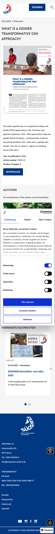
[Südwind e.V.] (7, 9)
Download (13, 172)
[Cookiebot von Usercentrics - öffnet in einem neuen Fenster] (40, 212)
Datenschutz (7, 499)
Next (50, 368)
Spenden (37, 7)
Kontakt (5, 495)
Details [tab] (27, 220)
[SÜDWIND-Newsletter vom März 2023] (27, 363)
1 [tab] (25, 404)
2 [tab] (29, 404)
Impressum (6, 504)
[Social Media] (20, 521)
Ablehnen (27, 319)
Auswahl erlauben (27, 311)
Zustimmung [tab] (10, 220)
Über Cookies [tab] (45, 220)
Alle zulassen (27, 302)
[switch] (48, 274)
